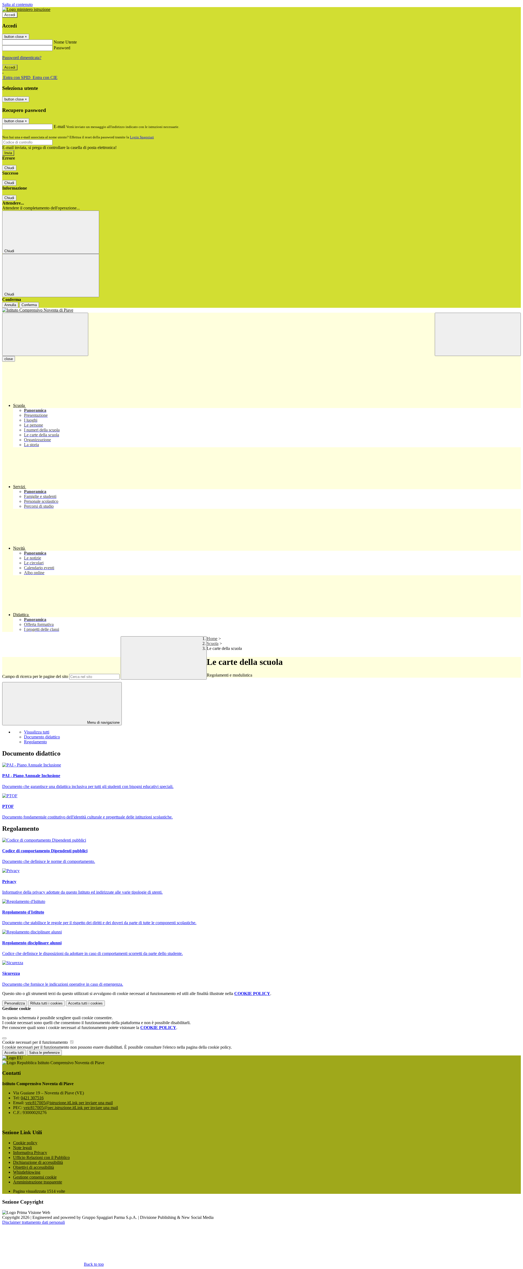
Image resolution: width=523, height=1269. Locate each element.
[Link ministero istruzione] (26, 9)
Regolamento (35, 742)
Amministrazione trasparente (37, 1182)
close (8, 359)
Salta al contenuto (17, 4)
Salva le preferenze (44, 1053)
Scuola (212, 643)
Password (62, 47)
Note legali (22, 1147)
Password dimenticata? (21, 57)
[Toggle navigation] (45, 334)
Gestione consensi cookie (35, 1177)
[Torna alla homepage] (261, 310)
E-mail (59, 126)
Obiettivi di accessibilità (33, 1167)
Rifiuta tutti (46, 1003)
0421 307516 (32, 1097)
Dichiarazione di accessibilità (38, 1162)
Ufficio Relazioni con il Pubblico (41, 1157)
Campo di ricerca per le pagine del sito (35, 676)
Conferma (29, 305)
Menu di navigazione (103, 722)
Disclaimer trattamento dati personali (33, 1222)
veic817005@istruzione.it (69, 1102)
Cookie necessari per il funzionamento (35, 1042)
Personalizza (14, 1003)
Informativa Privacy (30, 1152)
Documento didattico (42, 737)
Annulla (10, 305)
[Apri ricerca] (478, 334)
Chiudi (9, 168)
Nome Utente (65, 42)
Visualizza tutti (36, 732)
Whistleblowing (26, 1172)
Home (212, 638)
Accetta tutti (85, 1003)
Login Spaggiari (142, 137)
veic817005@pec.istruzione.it (70, 1107)
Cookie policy (25, 1142)
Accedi (9, 15)
